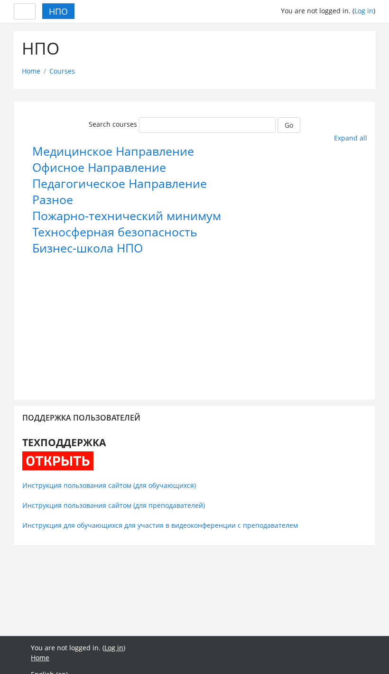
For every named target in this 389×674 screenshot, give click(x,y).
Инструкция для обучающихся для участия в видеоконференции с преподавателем (160, 525)
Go (289, 125)
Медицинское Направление (113, 151)
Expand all (350, 137)
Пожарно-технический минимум (126, 216)
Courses (62, 70)
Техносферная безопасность (114, 232)
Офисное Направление (99, 167)
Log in (363, 10)
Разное (52, 199)
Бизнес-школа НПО (87, 248)
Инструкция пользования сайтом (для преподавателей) (113, 505)
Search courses (113, 124)
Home (31, 70)
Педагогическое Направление (119, 183)
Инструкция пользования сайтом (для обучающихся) (109, 485)
